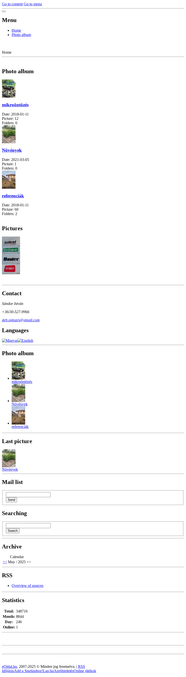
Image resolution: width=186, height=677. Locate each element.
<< (5, 562)
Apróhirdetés (64, 671)
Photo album (21, 35)
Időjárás (8, 671)
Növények (12, 150)
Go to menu (33, 4)
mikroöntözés (15, 104)
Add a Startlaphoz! (28, 671)
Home (16, 30)
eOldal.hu (9, 666)
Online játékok (85, 671)
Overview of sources (27, 585)
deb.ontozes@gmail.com (21, 320)
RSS (81, 666)
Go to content (12, 4)
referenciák (13, 195)
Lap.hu (48, 671)
